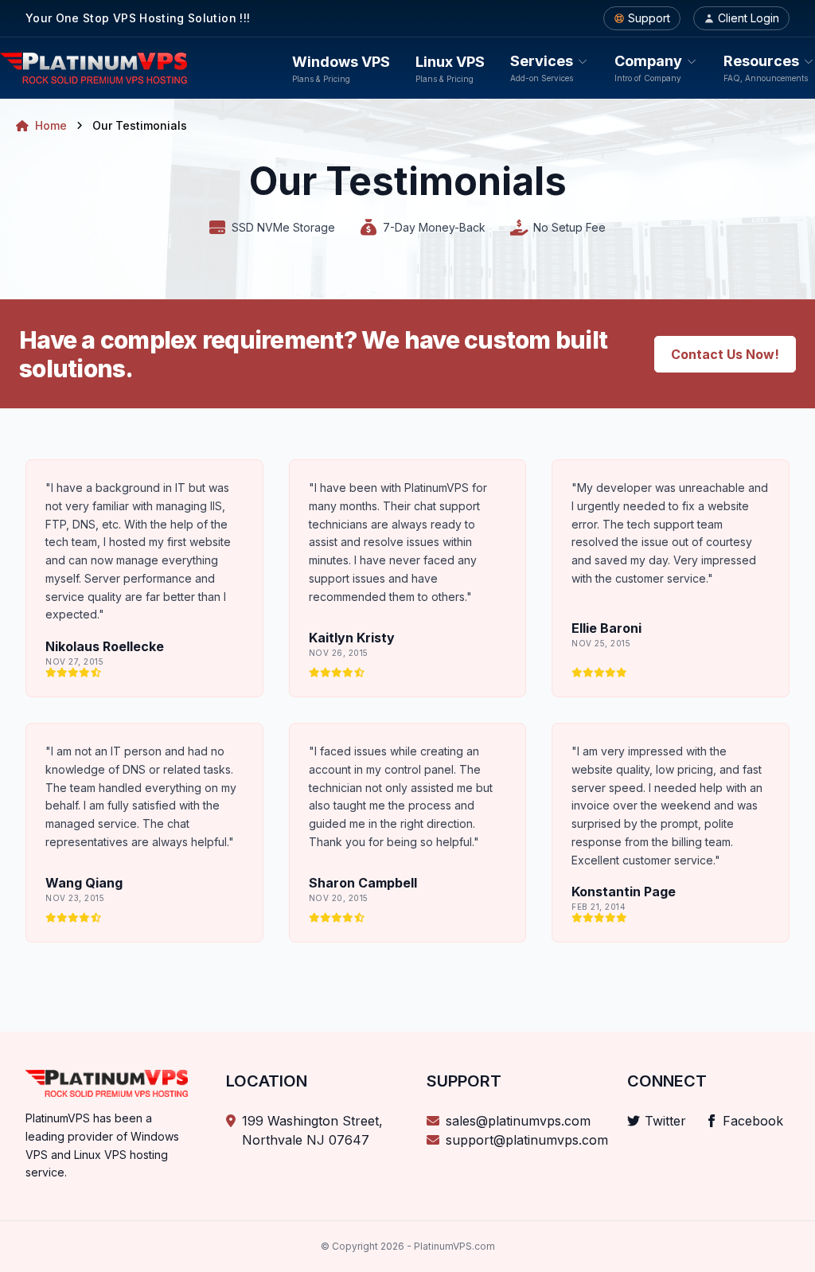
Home (51, 125)
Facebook (753, 1121)
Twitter (665, 1121)
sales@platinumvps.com (518, 1121)
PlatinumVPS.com (454, 1246)
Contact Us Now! (725, 354)
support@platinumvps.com (527, 1140)
